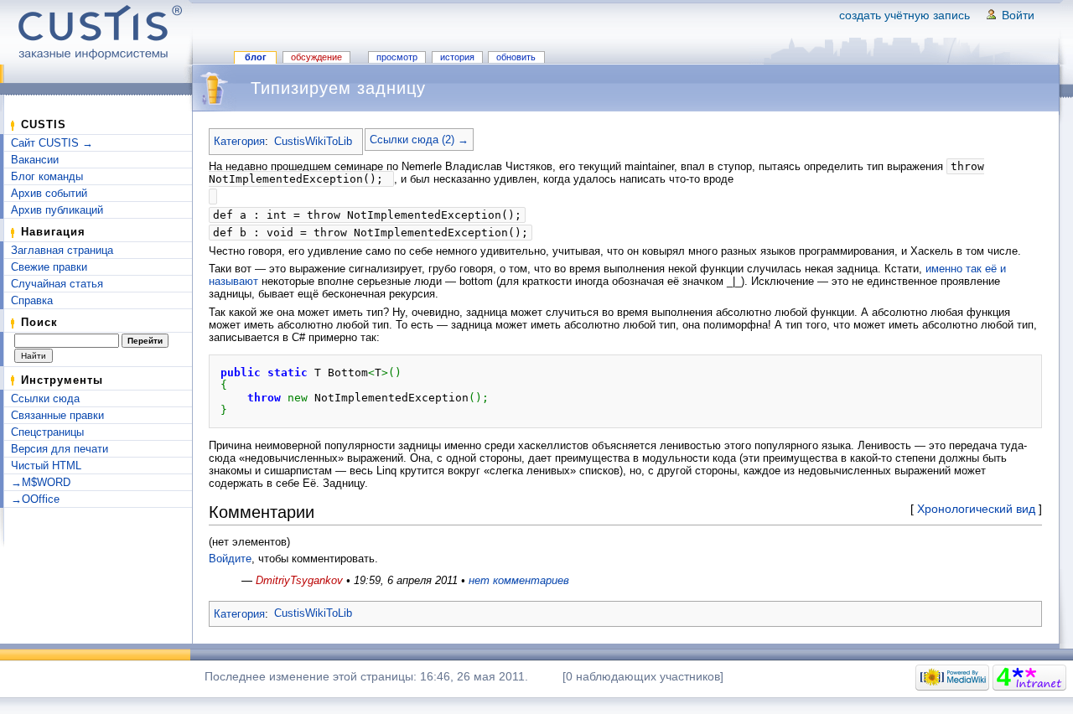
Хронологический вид (976, 509)
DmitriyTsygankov (299, 580)
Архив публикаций (57, 210)
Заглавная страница (62, 250)
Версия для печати (59, 448)
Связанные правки (57, 415)
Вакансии (35, 159)
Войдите (230, 558)
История (457, 57)
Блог (256, 57)
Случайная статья (57, 283)
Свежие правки (49, 267)
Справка (32, 300)
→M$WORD (40, 482)
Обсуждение (316, 57)
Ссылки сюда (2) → (419, 139)
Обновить (516, 57)
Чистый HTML (46, 465)
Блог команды (47, 176)
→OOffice (35, 499)
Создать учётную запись (904, 15)
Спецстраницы (47, 432)
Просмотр (396, 57)
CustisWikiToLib (313, 141)
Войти (1018, 15)
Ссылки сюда (45, 398)
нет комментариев (519, 580)
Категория (239, 141)
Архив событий (49, 193)
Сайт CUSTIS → (52, 143)
